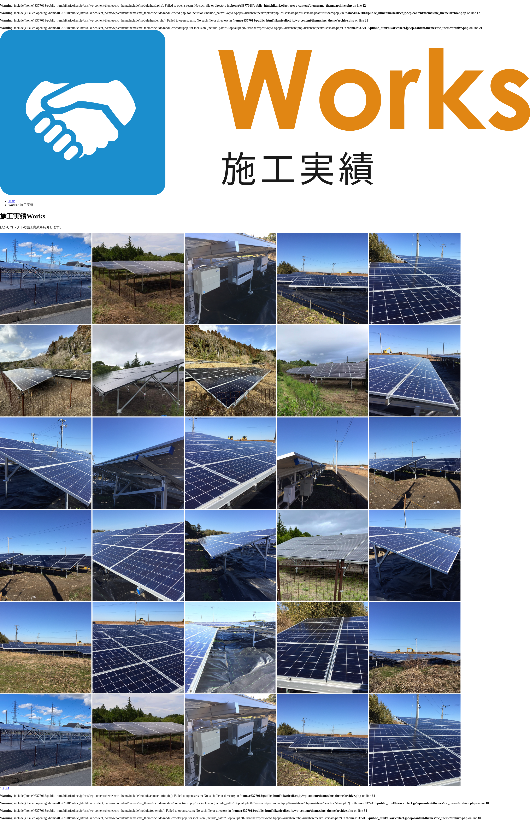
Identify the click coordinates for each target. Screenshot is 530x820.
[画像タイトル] (46, 323)
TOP (11, 201)
